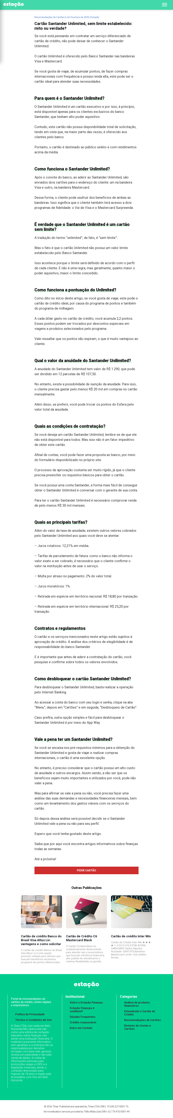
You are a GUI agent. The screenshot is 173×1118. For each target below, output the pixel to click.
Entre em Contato (81, 1028)
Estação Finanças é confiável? (82, 1009)
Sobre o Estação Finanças (86, 1002)
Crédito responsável (83, 1022)
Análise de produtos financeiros (137, 1004)
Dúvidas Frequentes (82, 1016)
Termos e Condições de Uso (33, 1020)
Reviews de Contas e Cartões (137, 1027)
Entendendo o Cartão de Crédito (139, 1013)
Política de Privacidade (30, 1014)
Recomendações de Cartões (142, 1020)
